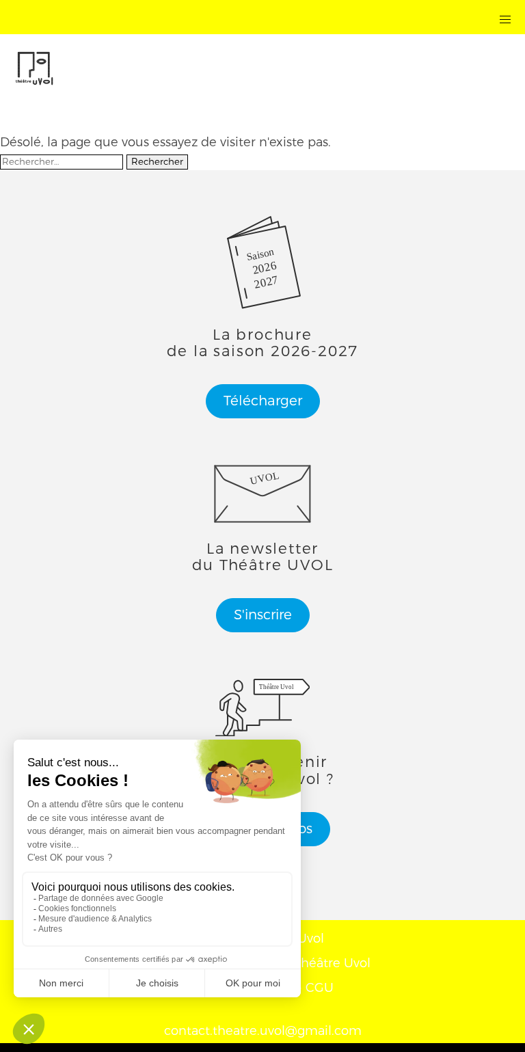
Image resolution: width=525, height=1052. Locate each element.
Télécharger (263, 401)
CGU (320, 988)
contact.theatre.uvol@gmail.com (263, 1031)
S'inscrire (263, 615)
